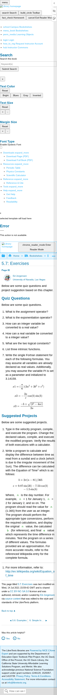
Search (6, 691)
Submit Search (9, 69)
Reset (5, 90)
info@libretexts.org (16, 682)
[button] (11, 198)
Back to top (7, 611)
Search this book (8, 58)
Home (16, 256)
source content (13, 598)
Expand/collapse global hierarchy (5, 256)
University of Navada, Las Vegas (29, 279)
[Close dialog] (2, 230)
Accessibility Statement (13, 679)
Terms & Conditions (41, 676)
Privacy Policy (23, 676)
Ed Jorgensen (20, 276)
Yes (8, 638)
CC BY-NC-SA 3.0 (19, 591)
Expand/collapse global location (53, 255)
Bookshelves (36, 256)
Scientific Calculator (16, 175)
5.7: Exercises (25, 584)
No (18, 638)
